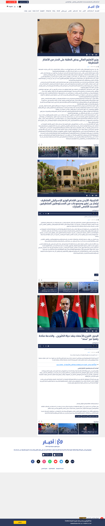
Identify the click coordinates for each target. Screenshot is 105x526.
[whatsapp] (50, 461)
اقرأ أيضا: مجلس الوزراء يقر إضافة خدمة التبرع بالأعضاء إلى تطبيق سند (76, 364)
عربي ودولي (64, 10)
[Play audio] (40, 213)
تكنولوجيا (42, 10)
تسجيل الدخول (23, 2)
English (11, 6)
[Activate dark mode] (19, 7)
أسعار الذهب (90, 10)
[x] (38, 461)
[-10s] (93, 213)
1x (43, 213)
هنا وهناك (48, 10)
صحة (80, 10)
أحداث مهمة (35, 10)
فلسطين (75, 10)
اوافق (20, 522)
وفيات (25, 10)
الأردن (84, 10)
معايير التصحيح (44, 468)
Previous (41, 144)
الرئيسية (97, 10)
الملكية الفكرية (52, 468)
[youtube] (55, 461)
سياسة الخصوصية (74, 523)
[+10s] (96, 213)
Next (39, 144)
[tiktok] (67, 461)
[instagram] (44, 461)
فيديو (29, 10)
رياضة (53, 10)
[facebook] (32, 461)
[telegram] (61, 461)
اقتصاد (58, 10)
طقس (70, 10)
